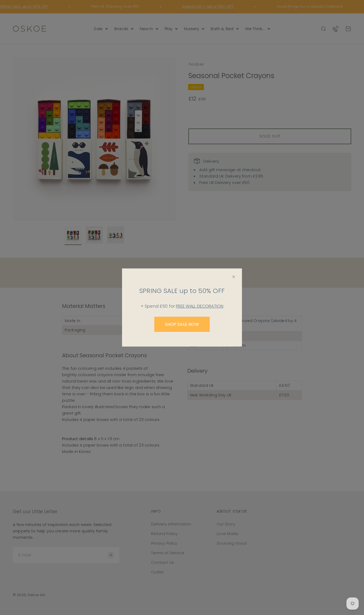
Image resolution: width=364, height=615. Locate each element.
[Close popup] (233, 276)
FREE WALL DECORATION (199, 306)
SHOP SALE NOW (182, 324)
